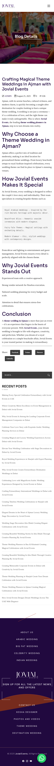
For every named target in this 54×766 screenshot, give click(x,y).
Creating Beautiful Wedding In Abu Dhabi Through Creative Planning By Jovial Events (26, 557)
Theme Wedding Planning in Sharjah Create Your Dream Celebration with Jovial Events (25, 578)
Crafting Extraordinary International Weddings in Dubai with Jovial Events (27, 493)
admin (8, 96)
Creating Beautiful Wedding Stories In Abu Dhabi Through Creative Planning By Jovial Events (26, 535)
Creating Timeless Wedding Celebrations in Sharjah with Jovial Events (25, 503)
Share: (5, 352)
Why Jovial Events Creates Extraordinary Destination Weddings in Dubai (23, 472)
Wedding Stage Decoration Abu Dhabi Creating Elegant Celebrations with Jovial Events (24, 525)
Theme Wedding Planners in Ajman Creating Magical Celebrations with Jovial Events (23, 589)
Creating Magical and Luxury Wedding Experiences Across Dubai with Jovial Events (26, 440)
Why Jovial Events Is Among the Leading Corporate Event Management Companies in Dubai (26, 418)
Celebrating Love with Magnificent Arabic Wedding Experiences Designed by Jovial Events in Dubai (23, 482)
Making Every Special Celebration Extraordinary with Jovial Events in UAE (26, 397)
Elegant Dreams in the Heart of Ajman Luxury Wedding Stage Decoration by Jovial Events (25, 514)
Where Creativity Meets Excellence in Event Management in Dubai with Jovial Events (26, 408)
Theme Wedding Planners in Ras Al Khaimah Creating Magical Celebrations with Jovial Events (24, 546)
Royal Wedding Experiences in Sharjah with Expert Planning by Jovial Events (27, 461)
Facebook (15, 352)
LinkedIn (10, 359)
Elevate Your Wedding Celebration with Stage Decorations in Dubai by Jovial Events (27, 450)
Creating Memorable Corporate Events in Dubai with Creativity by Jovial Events (23, 567)
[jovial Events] (8, 6)
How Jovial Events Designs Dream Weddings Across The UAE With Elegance (25, 599)
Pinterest (40, 352)
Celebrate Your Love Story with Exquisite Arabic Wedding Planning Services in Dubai (26, 429)
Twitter (27, 352)
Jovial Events (21, 753)
